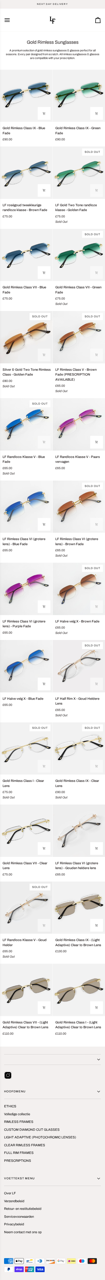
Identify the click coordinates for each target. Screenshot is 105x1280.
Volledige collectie (17, 1114)
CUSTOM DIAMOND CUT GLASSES (32, 1130)
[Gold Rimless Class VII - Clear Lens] (26, 831)
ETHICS (10, 1106)
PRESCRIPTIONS (17, 1161)
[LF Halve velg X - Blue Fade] (26, 666)
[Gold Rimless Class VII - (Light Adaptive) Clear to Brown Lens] (26, 990)
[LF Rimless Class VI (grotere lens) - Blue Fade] (26, 507)
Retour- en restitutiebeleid (22, 1209)
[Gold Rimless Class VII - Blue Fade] (26, 255)
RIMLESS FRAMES (18, 1122)
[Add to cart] (44, 113)
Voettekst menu (19, 1178)
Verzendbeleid (14, 1201)
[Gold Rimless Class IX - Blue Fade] (26, 96)
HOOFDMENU (14, 1091)
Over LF (10, 1193)
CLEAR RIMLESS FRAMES (24, 1145)
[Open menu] (11, 20)
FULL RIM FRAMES (19, 1153)
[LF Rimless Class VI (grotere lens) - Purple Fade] (26, 589)
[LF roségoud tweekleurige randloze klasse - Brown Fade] (26, 172)
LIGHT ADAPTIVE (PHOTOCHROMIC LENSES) (40, 1137)
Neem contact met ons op (23, 1232)
